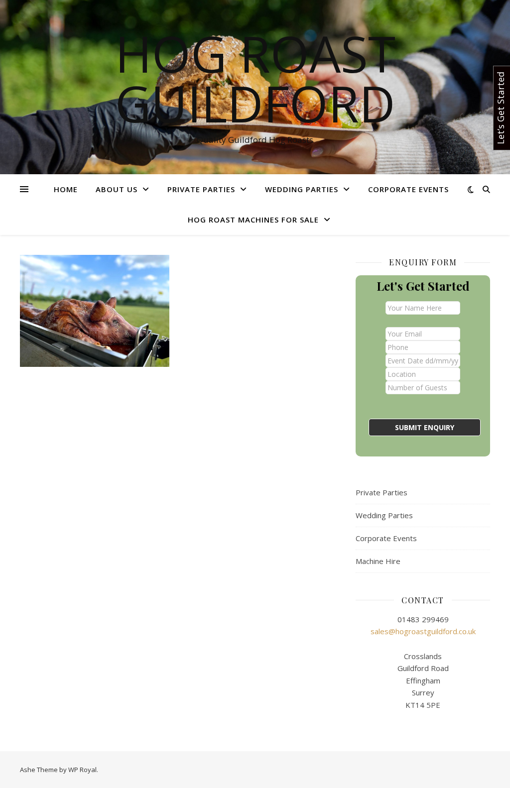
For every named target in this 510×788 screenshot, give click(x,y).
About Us (116, 189)
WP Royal (82, 769)
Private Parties (201, 189)
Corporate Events (408, 189)
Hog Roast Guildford (255, 78)
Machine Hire (378, 561)
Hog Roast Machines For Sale (253, 220)
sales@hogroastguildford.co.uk (423, 631)
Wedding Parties (301, 189)
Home (66, 189)
